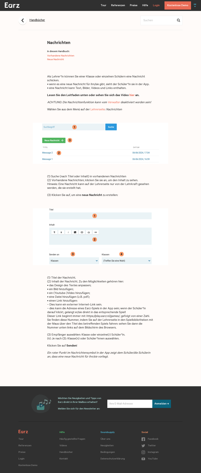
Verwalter (114, 102)
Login (156, 5)
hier (132, 95)
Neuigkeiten (107, 445)
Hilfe (145, 5)
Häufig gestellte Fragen (72, 439)
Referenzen (118, 5)
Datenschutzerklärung (112, 459)
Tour (103, 5)
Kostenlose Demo (177, 5)
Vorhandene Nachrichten (60, 56)
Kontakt (63, 459)
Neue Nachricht (55, 59)
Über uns (105, 439)
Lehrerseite (97, 109)
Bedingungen (107, 452)
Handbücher (66, 452)
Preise (133, 5)
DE (195, 5)
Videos (63, 445)
